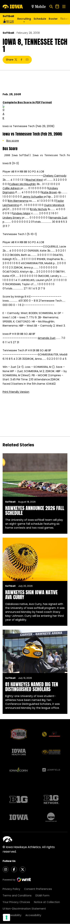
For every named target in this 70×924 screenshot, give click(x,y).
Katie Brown (49, 192)
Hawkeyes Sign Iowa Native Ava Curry (31, 594)
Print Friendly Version (16, 392)
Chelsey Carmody (54, 176)
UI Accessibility (12, 915)
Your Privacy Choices (16, 902)
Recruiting (24, 19)
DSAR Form (42, 895)
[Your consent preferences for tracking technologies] (6, 917)
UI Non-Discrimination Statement (24, 909)
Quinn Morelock (54, 205)
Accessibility (33, 915)
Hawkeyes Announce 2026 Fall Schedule (34, 510)
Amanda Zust (58, 218)
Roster (53, 19)
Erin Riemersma (18, 201)
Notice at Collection (47, 902)
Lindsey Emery (12, 218)
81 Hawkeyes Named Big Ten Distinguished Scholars (31, 686)
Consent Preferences (38, 889)
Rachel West (35, 180)
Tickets (65, 19)
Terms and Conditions (17, 895)
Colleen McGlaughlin (22, 184)
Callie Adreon (11, 188)
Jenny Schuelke (33, 197)
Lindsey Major (21, 213)
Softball (8, 33)
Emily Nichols (38, 209)
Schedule (40, 19)
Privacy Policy (11, 889)
